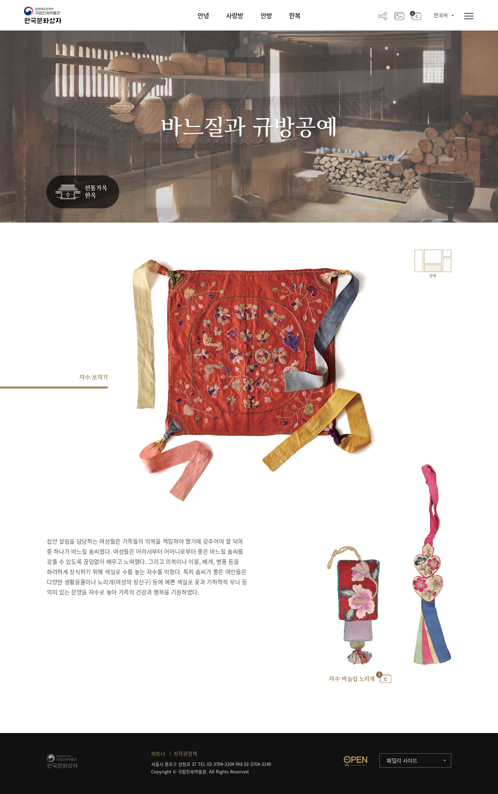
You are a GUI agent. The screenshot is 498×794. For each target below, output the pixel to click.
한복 (294, 15)
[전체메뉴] (468, 16)
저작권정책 (185, 753)
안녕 (203, 15)
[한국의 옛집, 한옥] (82, 192)
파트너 (158, 753)
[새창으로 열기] (355, 761)
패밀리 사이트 (402, 760)
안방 (266, 15)
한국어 (441, 15)
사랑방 (234, 15)
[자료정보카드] (415, 15)
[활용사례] (399, 15)
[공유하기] (382, 15)
